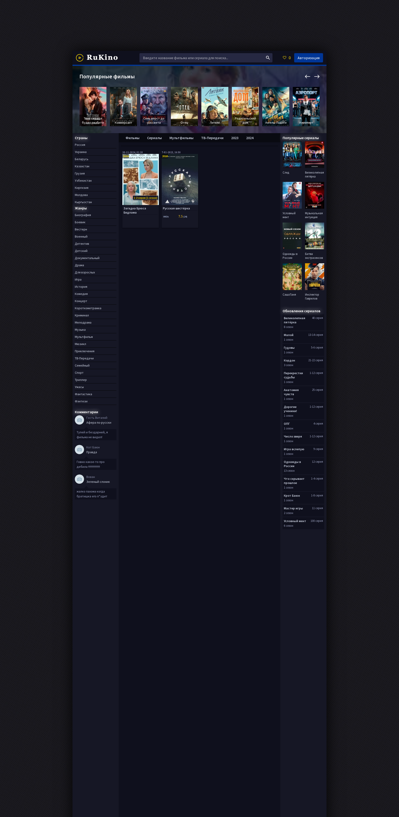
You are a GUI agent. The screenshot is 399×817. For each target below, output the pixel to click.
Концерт (81, 301)
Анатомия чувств (291, 392)
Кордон (289, 360)
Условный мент (295, 521)
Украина (81, 152)
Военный (81, 236)
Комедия (81, 294)
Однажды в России (292, 464)
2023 (235, 137)
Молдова (81, 195)
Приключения (84, 351)
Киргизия (81, 188)
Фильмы (132, 137)
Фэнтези (81, 401)
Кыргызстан (83, 202)
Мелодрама (83, 322)
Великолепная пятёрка (294, 320)
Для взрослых (85, 272)
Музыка (80, 329)
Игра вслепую (294, 449)
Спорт (79, 372)
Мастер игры (293, 508)
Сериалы (154, 137)
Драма (79, 265)
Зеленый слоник (98, 482)
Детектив (82, 244)
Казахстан (82, 166)
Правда (91, 452)
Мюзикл (80, 344)
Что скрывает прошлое (294, 481)
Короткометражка (88, 308)
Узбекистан (83, 180)
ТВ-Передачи (212, 137)
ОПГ (287, 424)
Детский (81, 251)
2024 (250, 137)
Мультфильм (84, 337)
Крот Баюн (292, 495)
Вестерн (81, 229)
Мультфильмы (181, 137)
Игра (78, 279)
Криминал (82, 315)
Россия (80, 145)
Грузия (80, 173)
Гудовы (289, 348)
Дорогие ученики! (290, 409)
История (81, 287)
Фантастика (83, 394)
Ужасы (79, 387)
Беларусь (81, 159)
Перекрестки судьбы (293, 375)
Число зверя (293, 436)
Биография (83, 215)
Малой (288, 335)
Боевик (80, 222)
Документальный (87, 258)
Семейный (82, 365)
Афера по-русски (98, 422)
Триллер (81, 380)
